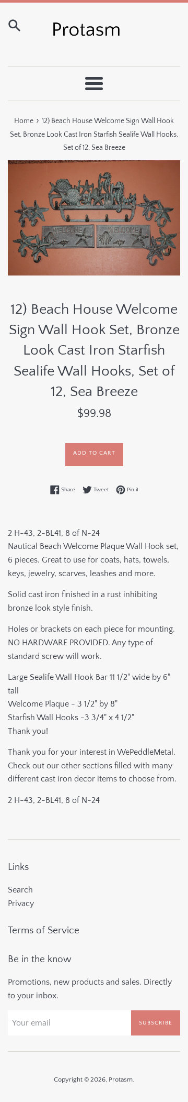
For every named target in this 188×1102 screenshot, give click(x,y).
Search (20, 890)
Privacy (21, 903)
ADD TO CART (94, 453)
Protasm (121, 1079)
